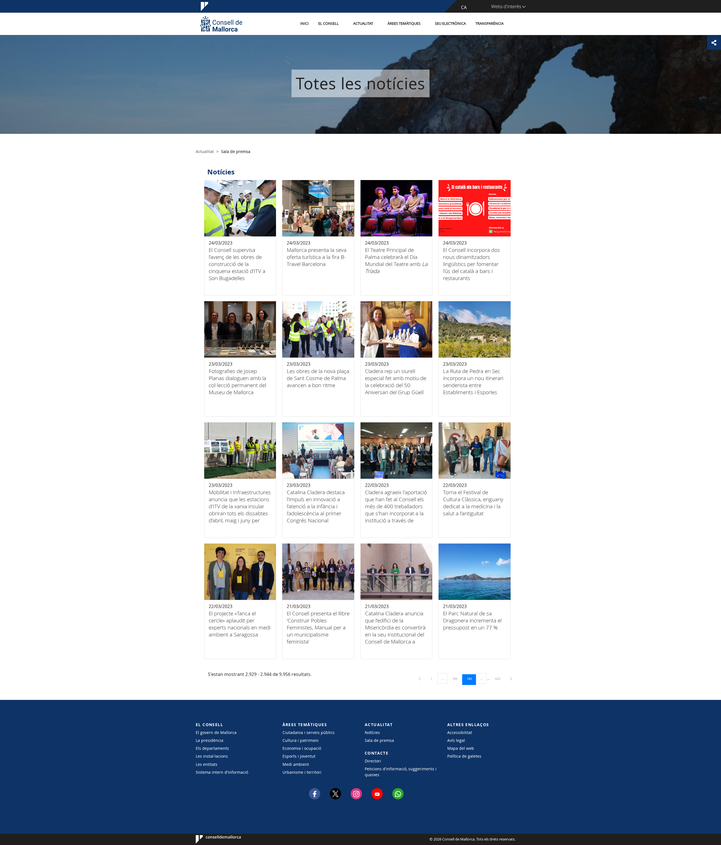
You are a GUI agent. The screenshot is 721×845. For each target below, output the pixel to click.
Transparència (489, 23)
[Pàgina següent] (511, 678)
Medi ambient (295, 764)
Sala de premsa (379, 740)
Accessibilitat (459, 732)
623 (499, 678)
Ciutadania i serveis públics (308, 732)
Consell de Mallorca (213, 839)
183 (457, 678)
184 (471, 678)
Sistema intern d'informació (222, 772)
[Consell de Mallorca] (221, 24)
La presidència (209, 740)
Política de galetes (464, 756)
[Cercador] (514, 24)
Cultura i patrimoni (300, 740)
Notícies (372, 732)
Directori (373, 761)
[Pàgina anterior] (420, 678)
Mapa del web (460, 748)
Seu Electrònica (450, 23)
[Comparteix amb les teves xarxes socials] (714, 43)
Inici (304, 23)
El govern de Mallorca (216, 732)
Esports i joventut (298, 756)
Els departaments (212, 748)
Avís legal (456, 740)
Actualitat (363, 23)
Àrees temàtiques (404, 23)
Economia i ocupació (301, 748)
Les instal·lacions (212, 756)
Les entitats (206, 764)
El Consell (328, 23)
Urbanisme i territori (301, 772)
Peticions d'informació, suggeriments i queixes (401, 771)
